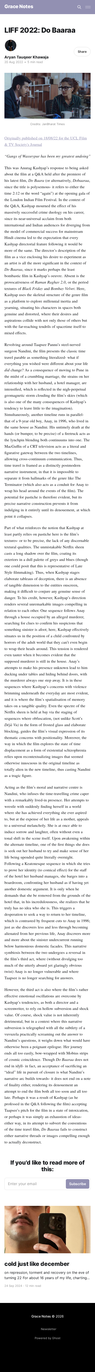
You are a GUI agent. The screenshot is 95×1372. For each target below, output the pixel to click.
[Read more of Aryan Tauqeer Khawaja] (10, 45)
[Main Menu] (88, 7)
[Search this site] (79, 7)
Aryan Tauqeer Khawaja (26, 57)
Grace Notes (18, 6)
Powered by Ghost (48, 1338)
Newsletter (48, 1329)
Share (82, 51)
